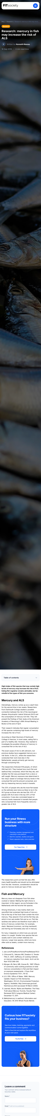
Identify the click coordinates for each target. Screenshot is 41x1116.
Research (10, 21)
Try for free (19, 1039)
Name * (7, 1096)
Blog (3, 21)
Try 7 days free (19, 847)
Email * (14, 1106)
